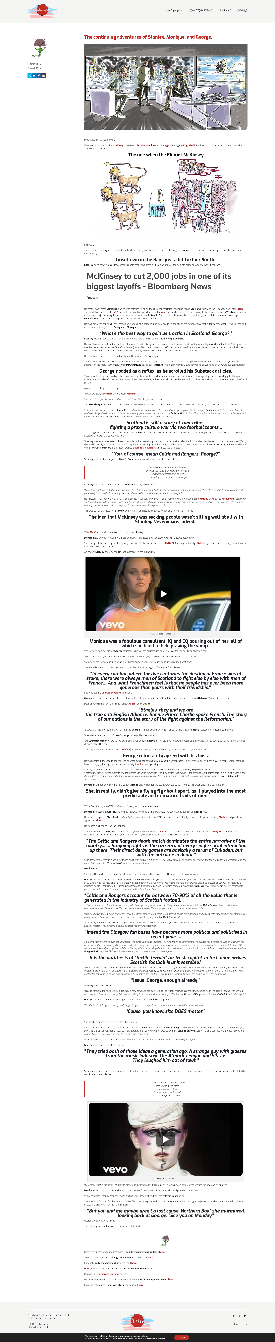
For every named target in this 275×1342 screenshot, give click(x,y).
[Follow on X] (239, 1316)
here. (134, 1263)
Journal (225, 10)
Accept (182, 1337)
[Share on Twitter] (30, 75)
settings (161, 1339)
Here (86, 1268)
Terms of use (240, 1324)
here (161, 1252)
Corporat (109, 1274)
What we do (173, 10)
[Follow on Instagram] (233, 1316)
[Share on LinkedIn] (34, 75)
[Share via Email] (43, 75)
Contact (242, 10)
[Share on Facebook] (39, 75)
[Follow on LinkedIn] (245, 1316)
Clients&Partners (201, 10)
